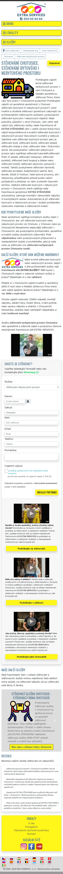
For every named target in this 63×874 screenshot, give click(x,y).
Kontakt (31, 833)
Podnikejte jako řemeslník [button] (31, 656)
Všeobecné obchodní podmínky (31, 830)
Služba (8, 381)
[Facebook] (31, 846)
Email (8, 428)
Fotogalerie (31, 826)
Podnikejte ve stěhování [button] (31, 548)
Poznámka (10, 450)
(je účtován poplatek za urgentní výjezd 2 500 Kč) (29, 476)
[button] (31, 23)
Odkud (8, 407)
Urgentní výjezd (13, 465)
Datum (8, 396)
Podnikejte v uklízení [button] (31, 602)
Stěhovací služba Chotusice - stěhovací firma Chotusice (31, 695)
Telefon (9, 438)
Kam (7, 417)
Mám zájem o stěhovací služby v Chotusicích (31, 747)
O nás (31, 823)
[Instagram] (23, 846)
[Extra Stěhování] (31, 9)
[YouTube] (39, 846)
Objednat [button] (54, 63)
